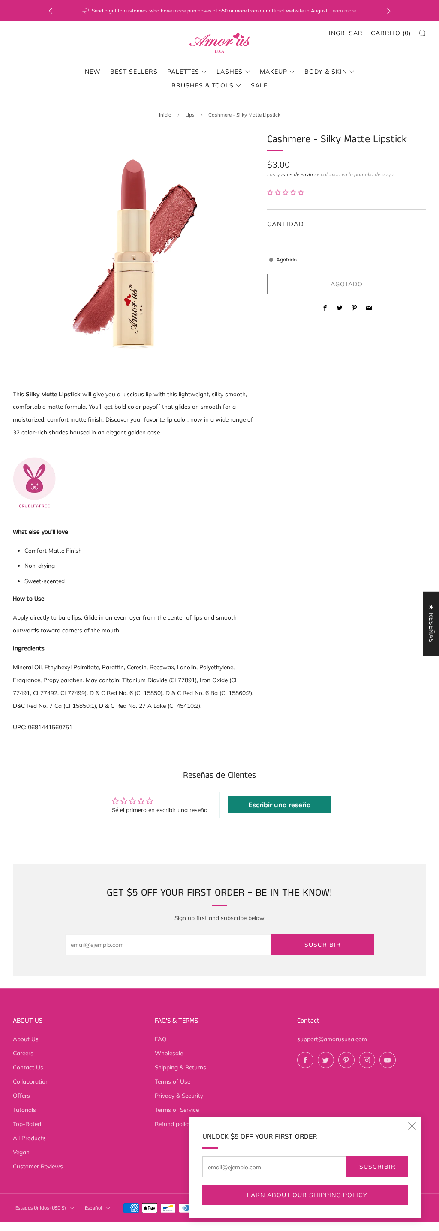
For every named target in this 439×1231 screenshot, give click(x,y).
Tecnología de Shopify (347, 1225)
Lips (190, 114)
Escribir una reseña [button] (279, 804)
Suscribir (377, 1167)
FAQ (161, 1038)
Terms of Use (172, 1081)
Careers (23, 1053)
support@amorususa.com (332, 1038)
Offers (21, 1095)
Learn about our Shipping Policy (305, 1195)
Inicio (165, 114)
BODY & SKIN (325, 71)
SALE (259, 85)
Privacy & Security (179, 1095)
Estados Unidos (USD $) (40, 1208)
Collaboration (31, 1081)
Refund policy (173, 1123)
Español (93, 1208)
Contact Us (28, 1067)
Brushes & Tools (202, 85)
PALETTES (183, 71)
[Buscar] (422, 33)
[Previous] (50, 10)
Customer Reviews (38, 1166)
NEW (93, 71)
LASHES (229, 71)
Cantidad (285, 224)
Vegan (21, 1152)
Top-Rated (27, 1123)
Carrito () (391, 33)
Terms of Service (177, 1109)
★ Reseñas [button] (431, 623)
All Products (29, 1137)
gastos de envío (295, 174)
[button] (285, 192)
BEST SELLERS (134, 71)
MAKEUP (273, 71)
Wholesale (169, 1053)
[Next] (388, 10)
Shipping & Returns (180, 1067)
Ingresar (346, 33)
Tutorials (24, 1109)
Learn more (343, 10)
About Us (26, 1038)
